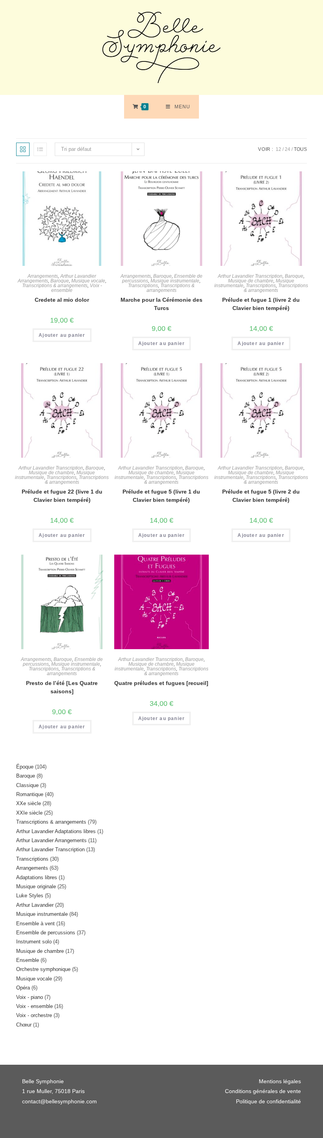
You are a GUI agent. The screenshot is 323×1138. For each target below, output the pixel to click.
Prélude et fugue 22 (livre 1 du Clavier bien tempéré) (62, 495)
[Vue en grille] (23, 149)
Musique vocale (88, 281)
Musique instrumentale (174, 281)
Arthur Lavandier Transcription (250, 276)
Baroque (59, 281)
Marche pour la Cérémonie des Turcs (161, 304)
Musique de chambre (250, 281)
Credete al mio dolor (62, 300)
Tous (300, 149)
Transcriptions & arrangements (54, 285)
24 (287, 149)
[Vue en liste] (40, 149)
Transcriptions (143, 285)
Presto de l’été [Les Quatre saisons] (62, 687)
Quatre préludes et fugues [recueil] (161, 683)
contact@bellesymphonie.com (59, 1101)
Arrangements (43, 276)
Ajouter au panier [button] (62, 335)
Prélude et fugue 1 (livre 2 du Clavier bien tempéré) (261, 304)
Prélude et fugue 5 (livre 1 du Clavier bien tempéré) (161, 495)
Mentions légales (280, 1081)
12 (278, 149)
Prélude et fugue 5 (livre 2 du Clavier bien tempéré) (261, 495)
